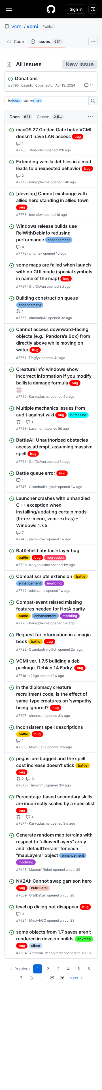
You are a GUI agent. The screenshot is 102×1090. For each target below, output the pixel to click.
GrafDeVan (37, 286)
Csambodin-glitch (43, 487)
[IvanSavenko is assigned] (19, 390)
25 (52, 977)
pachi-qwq (37, 539)
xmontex (35, 253)
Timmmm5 (37, 785)
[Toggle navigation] (9, 9)
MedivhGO (37, 920)
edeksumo (37, 590)
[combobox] (48, 100)
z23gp (34, 676)
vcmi (17, 26)
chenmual (36, 715)
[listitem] (51, 140)
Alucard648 (38, 318)
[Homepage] (51, 9)
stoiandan (37, 150)
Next (73, 977)
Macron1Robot (40, 869)
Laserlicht (29, 85)
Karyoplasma (39, 182)
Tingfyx (35, 358)
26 (62, 977)
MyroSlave (37, 747)
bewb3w (36, 214)
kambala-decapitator (46, 953)
